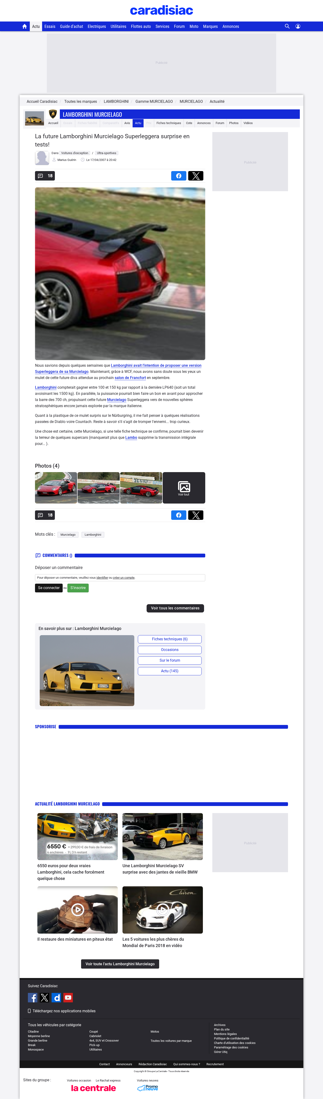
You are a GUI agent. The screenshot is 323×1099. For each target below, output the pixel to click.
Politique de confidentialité (231, 1038)
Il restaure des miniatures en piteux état (75, 939)
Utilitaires (118, 26)
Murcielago (116, 399)
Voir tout (183, 494)
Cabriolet (95, 1036)
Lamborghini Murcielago (92, 114)
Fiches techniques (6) (170, 639)
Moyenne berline (39, 1036)
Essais (49, 26)
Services (162, 26)
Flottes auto (141, 26)
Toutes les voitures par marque (171, 1041)
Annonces (231, 26)
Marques (210, 26)
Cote (189, 123)
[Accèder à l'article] (77, 836)
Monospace (36, 1049)
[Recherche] (287, 26)
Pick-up (94, 1045)
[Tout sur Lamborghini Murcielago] (34, 124)
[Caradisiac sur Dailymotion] (57, 998)
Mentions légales (225, 1034)
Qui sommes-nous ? (186, 1064)
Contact (104, 1064)
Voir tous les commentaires (175, 608)
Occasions (170, 649)
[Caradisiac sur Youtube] (68, 998)
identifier (102, 577)
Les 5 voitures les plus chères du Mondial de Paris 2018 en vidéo (153, 942)
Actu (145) (170, 671)
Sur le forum (170, 660)
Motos (155, 1031)
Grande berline (37, 1040)
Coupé (93, 1031)
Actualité (217, 101)
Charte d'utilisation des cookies (235, 1043)
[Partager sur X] (196, 174)
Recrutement (215, 1064)
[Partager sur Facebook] (179, 174)
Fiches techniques (169, 123)
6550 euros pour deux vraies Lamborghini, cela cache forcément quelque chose (70, 872)
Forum (179, 26)
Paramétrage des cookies (231, 1047)
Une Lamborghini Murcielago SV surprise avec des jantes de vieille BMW (160, 869)
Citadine (33, 1031)
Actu (36, 26)
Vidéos (248, 123)
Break (32, 1045)
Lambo (131, 437)
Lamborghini (46, 387)
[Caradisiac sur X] (45, 998)
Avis (127, 123)
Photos (234, 123)
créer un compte (124, 577)
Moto (194, 26)
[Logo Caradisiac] (161, 19)
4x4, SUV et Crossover (104, 1040)
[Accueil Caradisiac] (25, 26)
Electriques (97, 26)
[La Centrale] (93, 1092)
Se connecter (49, 588)
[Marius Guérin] (42, 164)
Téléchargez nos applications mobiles (64, 1011)
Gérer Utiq (220, 1052)
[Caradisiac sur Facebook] (33, 998)
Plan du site (222, 1029)
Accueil (53, 123)
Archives (220, 1025)
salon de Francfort (130, 377)
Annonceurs (124, 1064)
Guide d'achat (71, 26)
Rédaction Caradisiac (153, 1064)
